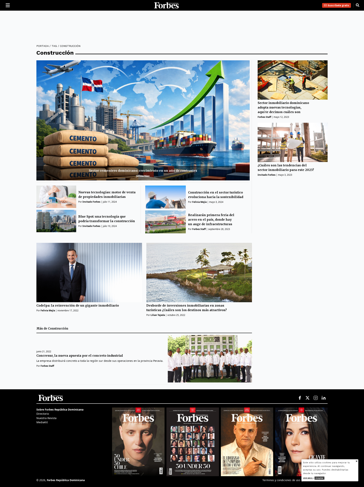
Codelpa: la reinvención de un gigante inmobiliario (77, 305)
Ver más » (308, 478)
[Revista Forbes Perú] (301, 442)
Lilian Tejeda (158, 315)
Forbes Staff (199, 229)
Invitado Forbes (91, 201)
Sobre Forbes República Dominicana (59, 409)
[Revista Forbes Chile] (138, 442)
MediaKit (42, 422)
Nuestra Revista (46, 418)
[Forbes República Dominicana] (166, 5)
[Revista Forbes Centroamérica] (247, 442)
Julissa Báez (143, 176)
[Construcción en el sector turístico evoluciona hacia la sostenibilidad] (165, 197)
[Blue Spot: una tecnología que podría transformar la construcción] (56, 221)
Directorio (42, 413)
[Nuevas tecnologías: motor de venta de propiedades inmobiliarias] (56, 197)
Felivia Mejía (199, 202)
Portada (42, 45)
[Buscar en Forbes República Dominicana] (357, 5)
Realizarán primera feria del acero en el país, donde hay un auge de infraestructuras (211, 219)
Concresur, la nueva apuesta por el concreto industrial (79, 356)
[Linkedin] (323, 398)
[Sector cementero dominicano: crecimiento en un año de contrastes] (143, 120)
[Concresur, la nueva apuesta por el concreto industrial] (210, 358)
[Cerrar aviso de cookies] (356, 461)
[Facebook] (299, 398)
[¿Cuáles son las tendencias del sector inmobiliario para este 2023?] (293, 142)
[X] (307, 398)
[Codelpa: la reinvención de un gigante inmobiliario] (89, 272)
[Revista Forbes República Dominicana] (192, 442)
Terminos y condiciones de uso (281, 480)
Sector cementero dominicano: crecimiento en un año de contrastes (143, 170)
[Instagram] (315, 398)
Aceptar (319, 478)
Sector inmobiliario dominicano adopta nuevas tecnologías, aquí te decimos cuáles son (283, 107)
